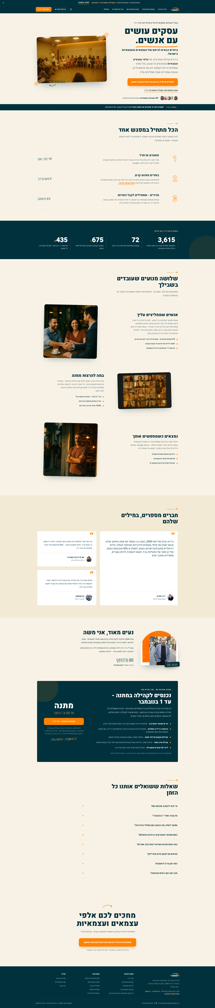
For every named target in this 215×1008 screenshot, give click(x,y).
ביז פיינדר (156, 991)
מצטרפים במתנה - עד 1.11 (64, 721)
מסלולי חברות (95, 985)
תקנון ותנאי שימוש (65, 1003)
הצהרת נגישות (41, 1003)
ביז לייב (164, 991)
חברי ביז (131, 978)
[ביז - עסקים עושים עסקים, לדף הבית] (175, 9)
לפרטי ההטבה (83, 2)
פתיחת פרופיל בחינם (92, 978)
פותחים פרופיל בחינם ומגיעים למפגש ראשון (153, 81)
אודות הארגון (61, 978)
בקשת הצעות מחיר (127, 989)
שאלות (106, 9)
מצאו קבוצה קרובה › (126, 183)
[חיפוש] (71, 9)
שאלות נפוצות (94, 989)
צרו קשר (62, 985)
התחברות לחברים (94, 993)
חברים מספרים (117, 9)
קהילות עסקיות (128, 985)
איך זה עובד (162, 9)
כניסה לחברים (60, 9)
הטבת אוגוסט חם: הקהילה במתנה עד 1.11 (161, 90)
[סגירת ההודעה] (3, 2)
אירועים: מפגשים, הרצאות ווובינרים (121, 993)
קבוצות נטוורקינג (148, 9)
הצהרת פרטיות (52, 1003)
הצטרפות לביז (43, 9)
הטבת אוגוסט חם (133, 9)
